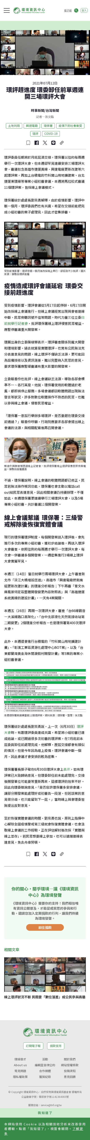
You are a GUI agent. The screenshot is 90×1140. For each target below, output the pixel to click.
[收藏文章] (28, 143)
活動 (45, 1059)
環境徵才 (20, 1059)
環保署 (48, 126)
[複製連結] (62, 143)
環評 (35, 133)
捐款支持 (56, 1046)
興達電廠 (32, 126)
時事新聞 (37, 110)
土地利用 (14, 126)
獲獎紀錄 (45, 1077)
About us (20, 1065)
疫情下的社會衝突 (70, 126)
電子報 (68, 10)
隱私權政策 (20, 1077)
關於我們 (70, 1059)
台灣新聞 (52, 110)
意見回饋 (70, 1077)
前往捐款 (45, 927)
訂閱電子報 (33, 1046)
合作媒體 (45, 1071)
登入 (84, 10)
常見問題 (20, 1071)
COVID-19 (51, 133)
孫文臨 (49, 117)
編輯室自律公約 (45, 1065)
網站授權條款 (69, 1065)
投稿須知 (70, 1071)
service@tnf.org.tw (51, 1105)
